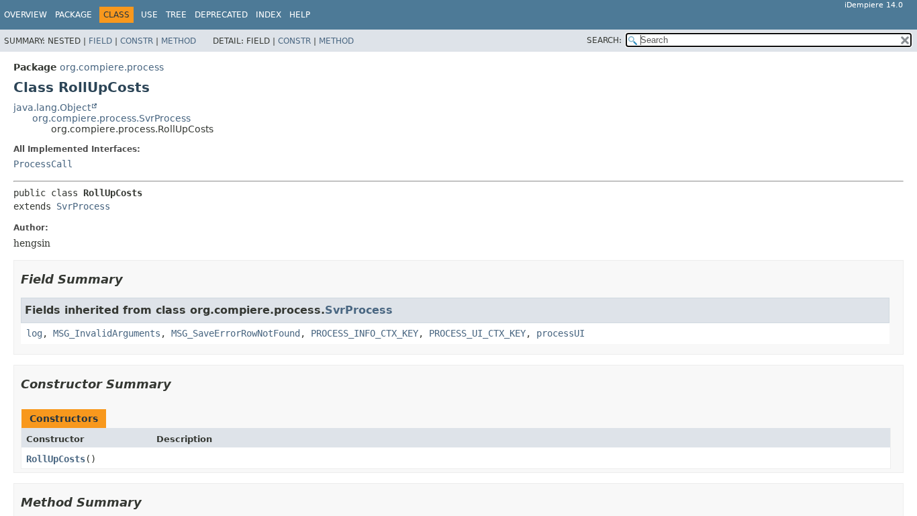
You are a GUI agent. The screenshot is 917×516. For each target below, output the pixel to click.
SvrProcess (83, 206)
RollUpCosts (55, 459)
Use (149, 14)
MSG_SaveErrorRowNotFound (235, 333)
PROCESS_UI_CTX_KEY (477, 333)
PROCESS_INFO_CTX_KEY (364, 333)
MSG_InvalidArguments (106, 333)
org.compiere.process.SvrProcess (111, 118)
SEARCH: (604, 40)
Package (73, 14)
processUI (560, 333)
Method (178, 41)
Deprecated (221, 14)
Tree (176, 14)
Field (100, 41)
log (34, 333)
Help (299, 14)
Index (268, 14)
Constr (136, 41)
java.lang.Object (52, 107)
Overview (25, 14)
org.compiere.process (112, 67)
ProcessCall (43, 164)
